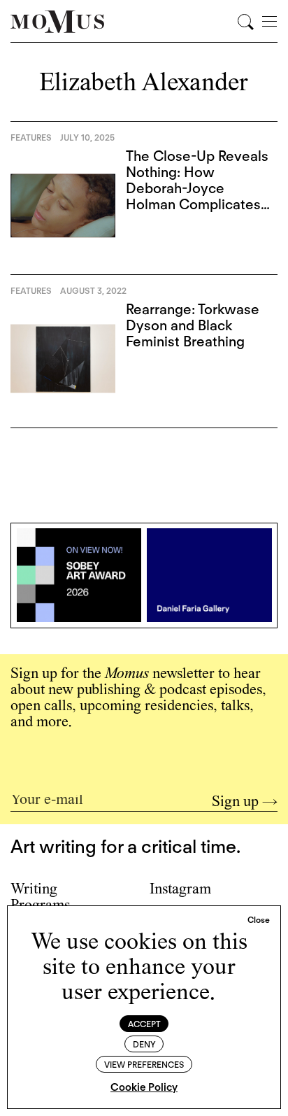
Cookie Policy (144, 1087)
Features (31, 137)
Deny (144, 1044)
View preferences (144, 1064)
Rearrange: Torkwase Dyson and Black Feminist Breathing (192, 325)
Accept (144, 1024)
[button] (258, 920)
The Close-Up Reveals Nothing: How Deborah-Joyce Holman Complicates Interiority (197, 188)
